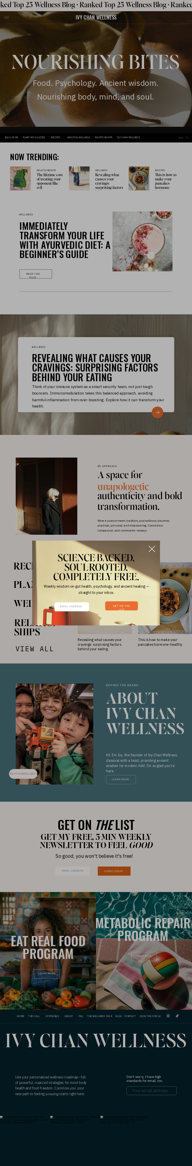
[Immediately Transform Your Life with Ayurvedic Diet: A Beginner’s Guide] (142, 241)
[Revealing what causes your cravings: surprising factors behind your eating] (79, 178)
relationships (46, 170)
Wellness (101, 170)
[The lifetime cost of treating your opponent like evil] (20, 178)
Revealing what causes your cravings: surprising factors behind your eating (109, 185)
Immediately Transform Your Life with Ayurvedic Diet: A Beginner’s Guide (65, 240)
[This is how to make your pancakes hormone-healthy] (139, 178)
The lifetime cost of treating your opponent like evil (50, 181)
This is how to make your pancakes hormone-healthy (165, 183)
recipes (160, 170)
